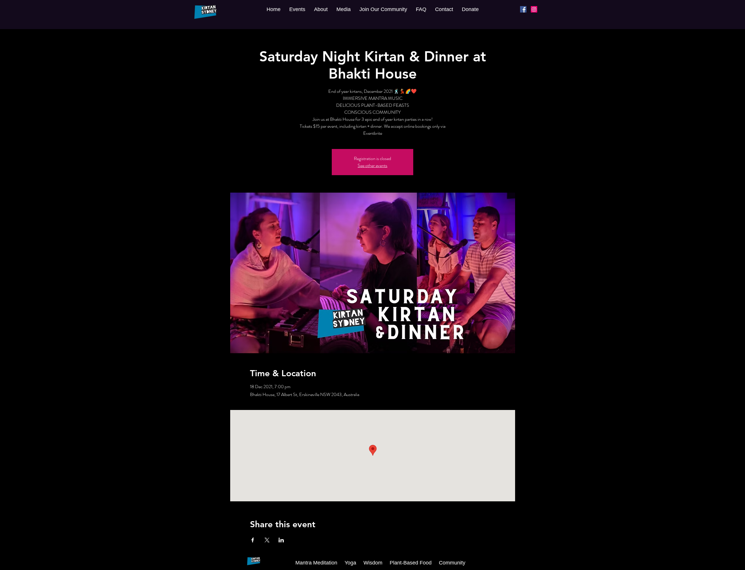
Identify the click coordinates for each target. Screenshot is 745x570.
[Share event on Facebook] (253, 540)
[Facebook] (523, 9)
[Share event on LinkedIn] (281, 540)
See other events (372, 165)
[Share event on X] (267, 540)
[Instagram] (534, 9)
